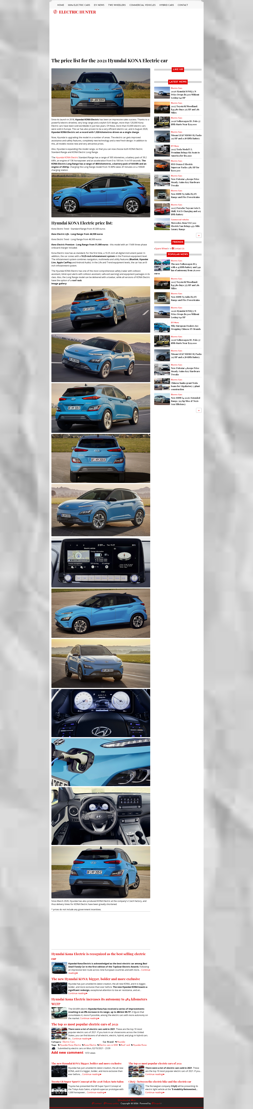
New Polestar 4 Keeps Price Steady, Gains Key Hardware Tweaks (185, 182)
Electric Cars (69, 1042)
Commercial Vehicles (142, 5)
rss (134, 1100)
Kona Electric (90, 1045)
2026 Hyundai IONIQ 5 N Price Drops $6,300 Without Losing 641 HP (185, 94)
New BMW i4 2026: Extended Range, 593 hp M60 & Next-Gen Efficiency (185, 401)
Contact (183, 5)
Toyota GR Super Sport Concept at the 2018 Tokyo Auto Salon (87, 1081)
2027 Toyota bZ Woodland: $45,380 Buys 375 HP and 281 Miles (185, 109)
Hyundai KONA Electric (67, 157)
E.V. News (99, 5)
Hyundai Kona (140, 1045)
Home (60, 5)
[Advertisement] (126, 34)
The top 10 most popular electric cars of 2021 (84, 1024)
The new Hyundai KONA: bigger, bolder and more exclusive (95, 979)
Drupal (157, 1104)
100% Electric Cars (79, 5)
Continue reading (77, 993)
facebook (124, 1100)
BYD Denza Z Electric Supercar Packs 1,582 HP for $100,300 (185, 167)
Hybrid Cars (166, 5)
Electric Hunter (77, 11)
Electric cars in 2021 (108, 1045)
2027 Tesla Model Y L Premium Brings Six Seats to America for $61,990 (185, 152)
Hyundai (121, 1042)
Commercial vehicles (180, 220)
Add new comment (67, 1052)
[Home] (55, 12)
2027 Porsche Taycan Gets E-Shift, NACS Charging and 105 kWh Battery (186, 211)
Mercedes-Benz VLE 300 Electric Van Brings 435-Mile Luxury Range (185, 226)
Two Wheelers (117, 5)
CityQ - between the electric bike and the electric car (159, 1081)
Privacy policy (112, 1104)
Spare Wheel (161, 248)
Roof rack (125, 1045)
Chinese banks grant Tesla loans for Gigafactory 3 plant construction (185, 386)
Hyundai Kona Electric (70, 1045)
